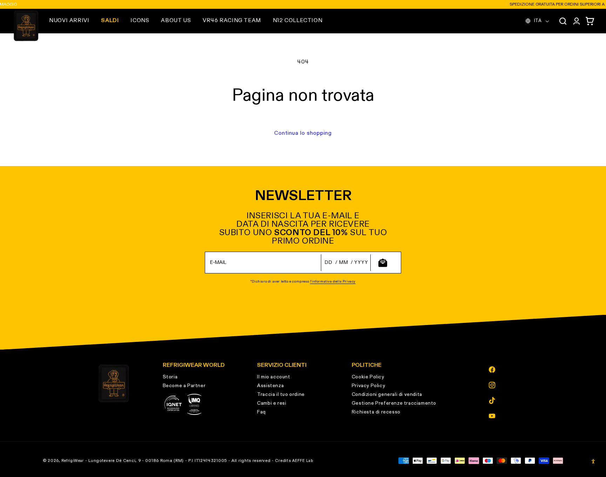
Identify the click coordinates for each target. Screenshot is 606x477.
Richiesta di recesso (376, 412)
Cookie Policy (368, 377)
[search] (563, 21)
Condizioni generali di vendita (387, 394)
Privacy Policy (368, 385)
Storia (170, 377)
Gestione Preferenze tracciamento (394, 403)
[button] (69, 20)
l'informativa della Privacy (333, 281)
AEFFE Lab (302, 461)
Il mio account (273, 377)
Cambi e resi (271, 403)
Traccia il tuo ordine (281, 394)
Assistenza (270, 385)
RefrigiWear (72, 461)
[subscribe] (382, 262)
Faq (261, 412)
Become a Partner (184, 385)
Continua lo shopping (303, 133)
